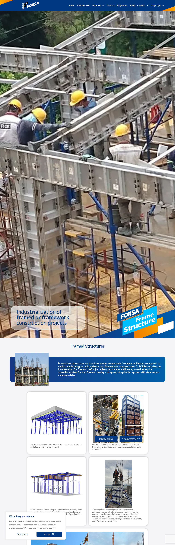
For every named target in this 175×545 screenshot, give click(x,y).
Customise (22, 534)
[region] (35, 526)
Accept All (49, 534)
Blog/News (122, 5)
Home (71, 5)
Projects (110, 5)
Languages (156, 5)
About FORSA (83, 5)
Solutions (96, 5)
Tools (132, 5)
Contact (141, 5)
